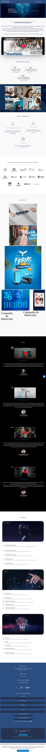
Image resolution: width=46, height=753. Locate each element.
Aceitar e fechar (23, 750)
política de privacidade (26, 721)
